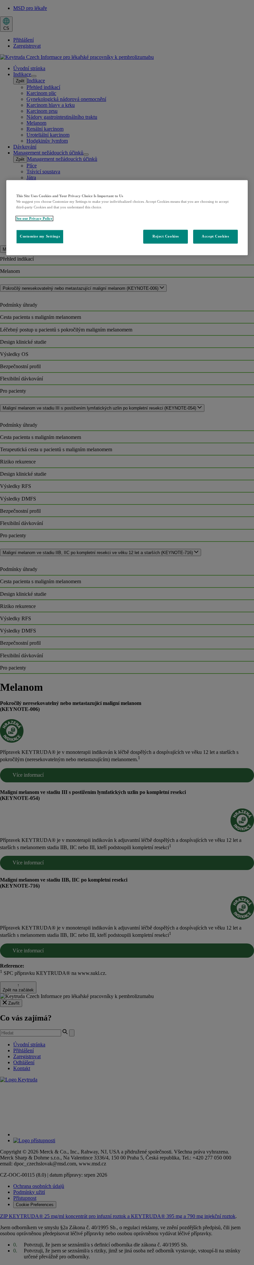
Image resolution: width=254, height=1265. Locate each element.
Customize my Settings (40, 236)
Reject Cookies (165, 236)
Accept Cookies (215, 236)
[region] (127, 217)
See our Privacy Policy (34, 218)
